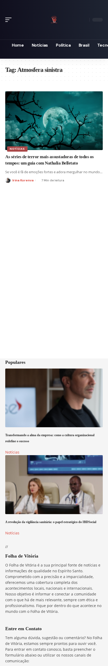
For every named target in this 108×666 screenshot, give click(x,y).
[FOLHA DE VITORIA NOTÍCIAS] (54, 18)
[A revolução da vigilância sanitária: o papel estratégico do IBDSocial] (54, 484)
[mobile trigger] (9, 20)
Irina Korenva (23, 180)
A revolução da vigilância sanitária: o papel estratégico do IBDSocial (50, 522)
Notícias (17, 149)
